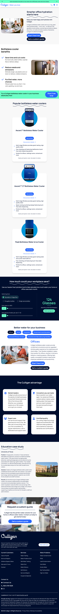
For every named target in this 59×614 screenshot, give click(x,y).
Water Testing (24, 555)
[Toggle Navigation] (56, 5)
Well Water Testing (25, 561)
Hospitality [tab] (27, 332)
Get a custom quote (36, 39)
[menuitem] (54, 5)
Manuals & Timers (6, 564)
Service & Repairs (5, 558)
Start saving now (49, 311)
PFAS (41, 558)
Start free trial (34, 35)
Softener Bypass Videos (7, 561)
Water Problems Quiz (26, 558)
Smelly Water (43, 567)
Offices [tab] (11, 332)
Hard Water (43, 564)
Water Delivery (24, 567)
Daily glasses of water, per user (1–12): (12, 313)
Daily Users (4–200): (7, 305)
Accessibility (38, 611)
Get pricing (29, 138)
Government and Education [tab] (42, 332)
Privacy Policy (25, 611)
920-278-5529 (8, 586)
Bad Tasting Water (45, 570)
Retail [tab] (18, 332)
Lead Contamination (45, 561)
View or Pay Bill (5, 555)
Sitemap (32, 611)
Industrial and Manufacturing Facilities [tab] (39, 337)
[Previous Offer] (2, 1)
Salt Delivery (24, 570)
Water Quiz (23, 564)
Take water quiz (44, 545)
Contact (3, 567)
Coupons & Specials (26, 576)
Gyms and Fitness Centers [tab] (16, 337)
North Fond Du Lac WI (22, 595)
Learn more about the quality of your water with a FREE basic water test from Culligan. (29, 1)
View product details (28, 142)
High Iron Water (44, 573)
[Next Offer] (57, 1)
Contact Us (7, 583)
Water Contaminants (45, 555)
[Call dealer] (51, 5)
